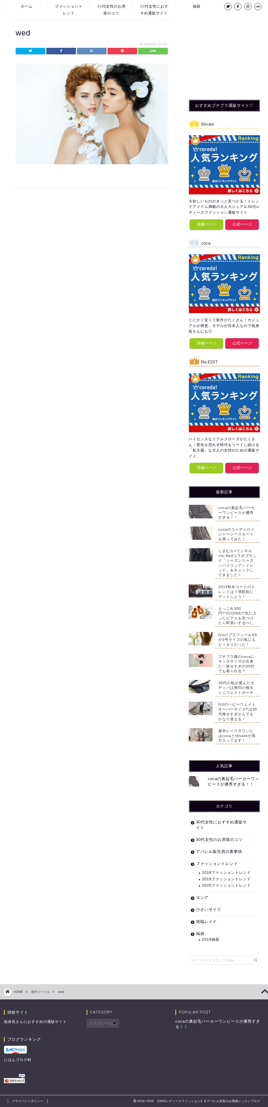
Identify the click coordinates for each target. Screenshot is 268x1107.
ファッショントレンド (68, 8)
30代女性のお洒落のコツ (111, 8)
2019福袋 (210, 939)
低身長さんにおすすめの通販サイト (35, 1022)
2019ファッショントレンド (226, 879)
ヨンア (202, 897)
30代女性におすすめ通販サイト (154, 8)
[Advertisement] (228, 53)
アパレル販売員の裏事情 (219, 851)
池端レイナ (206, 921)
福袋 (196, 6)
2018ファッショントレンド (226, 873)
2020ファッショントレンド (226, 885)
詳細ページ (206, 224)
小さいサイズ (208, 909)
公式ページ (242, 224)
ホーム (26, 6)
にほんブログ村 (17, 1060)
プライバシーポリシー (27, 1101)
